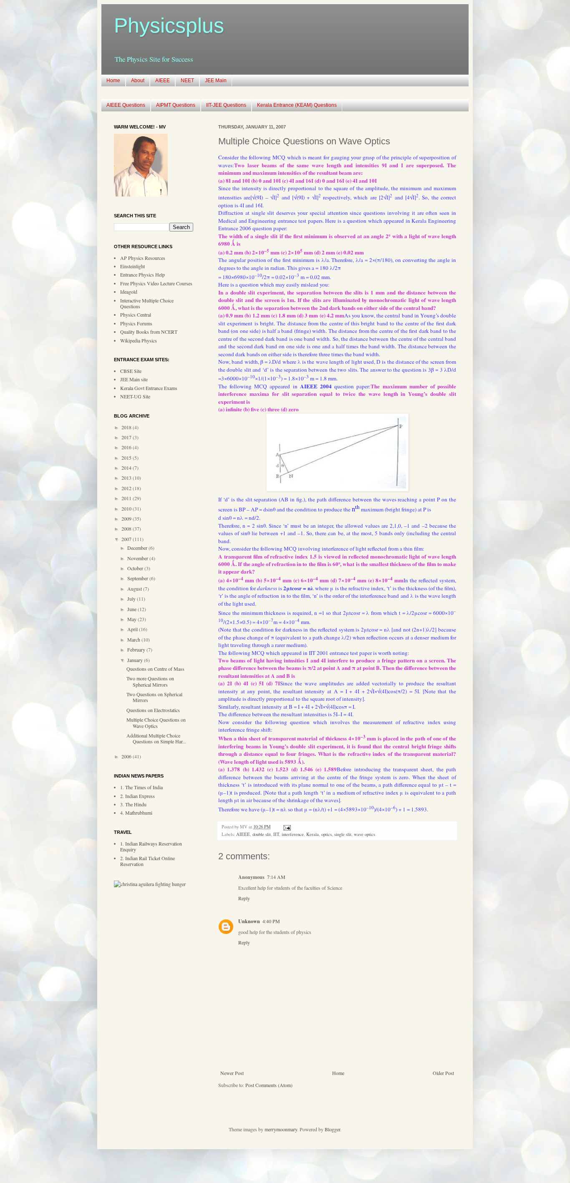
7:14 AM (276, 876)
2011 (127, 498)
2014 (127, 467)
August (135, 588)
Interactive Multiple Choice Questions (147, 303)
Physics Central (135, 314)
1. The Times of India (141, 787)
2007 (127, 539)
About (137, 80)
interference (293, 834)
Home (113, 80)
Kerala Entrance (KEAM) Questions (297, 105)
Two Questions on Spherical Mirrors (154, 697)
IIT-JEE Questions (226, 105)
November (138, 558)
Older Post (443, 1073)
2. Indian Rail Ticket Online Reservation (147, 861)
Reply (244, 898)
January (135, 660)
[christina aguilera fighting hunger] (150, 884)
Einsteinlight (132, 266)
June (132, 609)
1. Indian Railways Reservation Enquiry (151, 846)
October (135, 568)
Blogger (332, 1129)
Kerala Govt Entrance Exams (148, 388)
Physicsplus (169, 25)
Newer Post (232, 1073)
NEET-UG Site (135, 396)
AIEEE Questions (125, 105)
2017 (127, 437)
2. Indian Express (137, 796)
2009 (127, 518)
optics (326, 834)
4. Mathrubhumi (136, 812)
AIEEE (162, 80)
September (138, 578)
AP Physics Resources (142, 257)
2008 (127, 528)
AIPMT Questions (175, 105)
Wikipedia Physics (138, 340)
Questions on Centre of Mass (155, 668)
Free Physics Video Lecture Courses (156, 283)
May (132, 619)
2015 (127, 457)
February (136, 649)
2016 (127, 447)
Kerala (312, 834)
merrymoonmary (281, 1129)
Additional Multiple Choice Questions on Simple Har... (156, 738)
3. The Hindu (133, 804)
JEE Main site (134, 379)
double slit (261, 834)
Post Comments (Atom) (269, 1085)
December (138, 547)
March (134, 639)
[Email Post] (286, 827)
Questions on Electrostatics (153, 710)
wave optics (364, 834)
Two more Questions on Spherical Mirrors (150, 681)
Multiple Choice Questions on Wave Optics (156, 722)
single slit (342, 834)
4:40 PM (271, 921)
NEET (187, 80)
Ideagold (128, 291)
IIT (276, 834)
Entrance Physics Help (142, 274)
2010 (127, 508)
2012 (127, 488)
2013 (127, 477)
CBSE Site (130, 370)
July (132, 598)
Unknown (249, 921)
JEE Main (216, 80)
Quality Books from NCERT (148, 331)
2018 (127, 427)
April (133, 629)
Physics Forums (136, 323)
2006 (127, 756)
